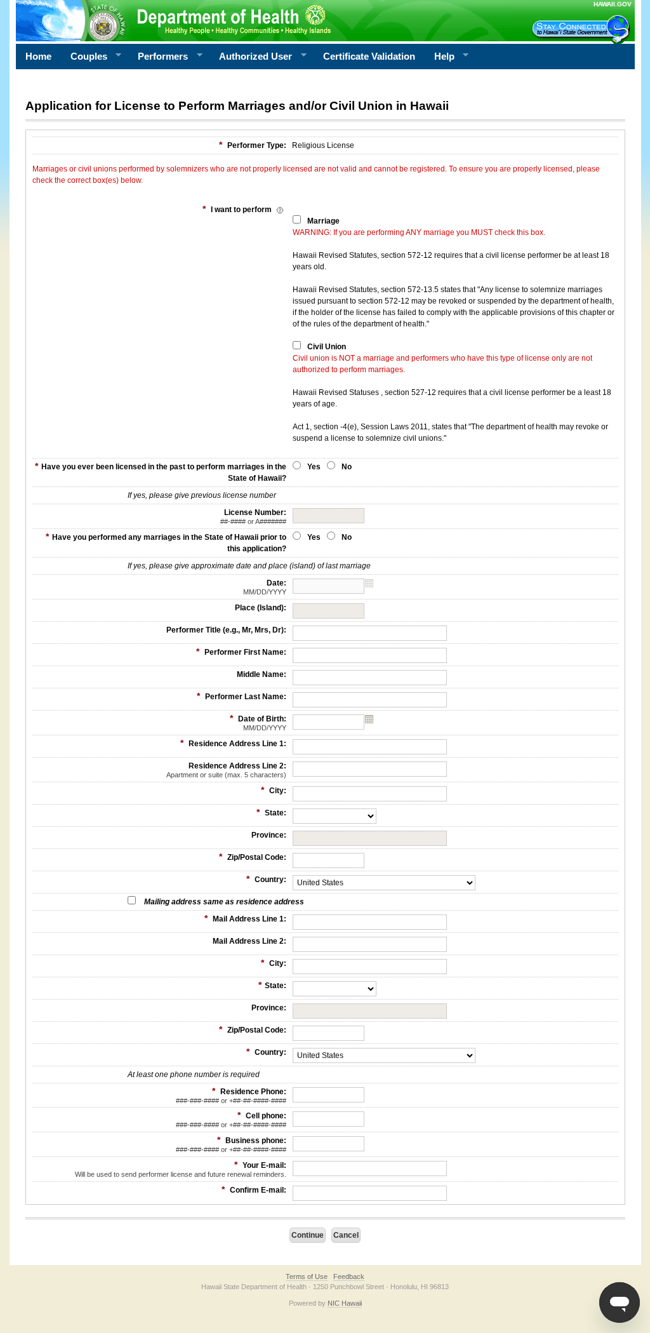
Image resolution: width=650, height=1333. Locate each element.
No (347, 466)
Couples (84, 56)
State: (271, 812)
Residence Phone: (231, 1095)
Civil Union (326, 346)
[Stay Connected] (583, 29)
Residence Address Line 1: (233, 743)
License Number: (253, 516)
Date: (264, 587)
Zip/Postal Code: (252, 857)
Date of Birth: (258, 722)
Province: (268, 835)
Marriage (323, 221)
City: (273, 790)
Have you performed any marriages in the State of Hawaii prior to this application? (166, 542)
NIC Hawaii (345, 1303)
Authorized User (250, 56)
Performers (158, 56)
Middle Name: (261, 674)
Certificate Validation (369, 56)
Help (439, 56)
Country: (266, 879)
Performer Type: (252, 145)
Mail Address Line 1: (245, 918)
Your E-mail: (180, 1169)
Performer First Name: (241, 651)
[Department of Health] (263, 20)
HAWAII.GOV (613, 4)
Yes (314, 466)
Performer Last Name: (241, 696)
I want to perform (238, 209)
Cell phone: (231, 1119)
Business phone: (231, 1144)
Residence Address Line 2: (226, 770)
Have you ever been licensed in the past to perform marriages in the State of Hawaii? (160, 472)
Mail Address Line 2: (249, 941)
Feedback (348, 1276)
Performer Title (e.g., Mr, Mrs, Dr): (226, 630)
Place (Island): (260, 607)
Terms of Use (307, 1276)
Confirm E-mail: (254, 1189)
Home (38, 56)
